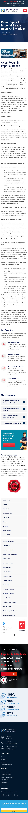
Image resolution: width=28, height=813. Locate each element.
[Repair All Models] (9, 10)
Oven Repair (6, 545)
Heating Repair (7, 606)
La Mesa (5, 526)
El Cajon (5, 521)
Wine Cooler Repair (8, 589)
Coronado (6, 517)
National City (6, 534)
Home (2, 32)
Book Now (3, 759)
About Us (3, 757)
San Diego (6, 508)
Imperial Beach (7, 513)
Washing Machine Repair (10, 554)
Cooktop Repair (7, 580)
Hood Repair (6, 597)
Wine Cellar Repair (8, 593)
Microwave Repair (8, 563)
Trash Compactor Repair (10, 611)
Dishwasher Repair (8, 550)
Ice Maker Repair (8, 576)
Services (8, 32)
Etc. (2, 784)
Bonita (5, 504)
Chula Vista (6, 500)
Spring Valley (7, 530)
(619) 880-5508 (21, 1)
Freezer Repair (7, 571)
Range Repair (7, 567)
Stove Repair (6, 584)
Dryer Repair (6, 558)
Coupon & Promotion (6, 764)
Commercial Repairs (9, 615)
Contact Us (4, 762)
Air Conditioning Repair (10, 602)
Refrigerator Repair (8, 541)
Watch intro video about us (13, 680)
